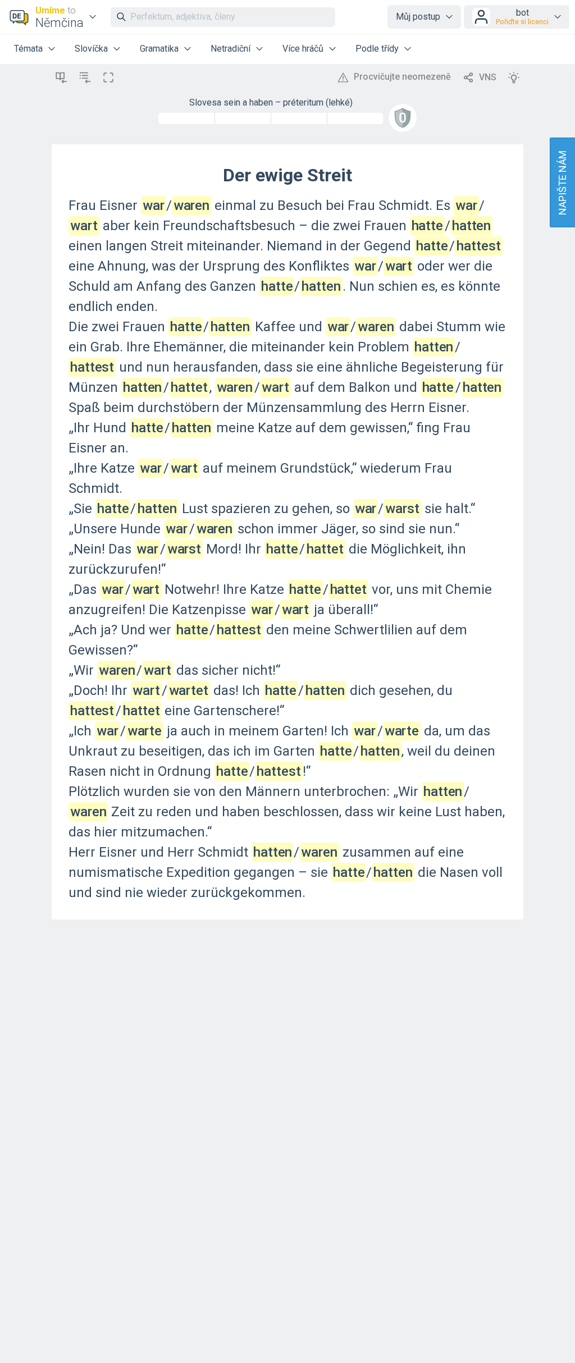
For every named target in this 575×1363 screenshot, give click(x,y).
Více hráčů (302, 48)
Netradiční (230, 48)
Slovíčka (91, 48)
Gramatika (159, 48)
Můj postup (418, 16)
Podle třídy (377, 48)
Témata (28, 48)
